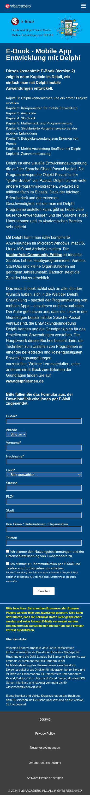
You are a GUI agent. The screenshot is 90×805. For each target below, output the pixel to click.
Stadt (10, 510)
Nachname (15, 456)
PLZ (9, 496)
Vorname (13, 442)
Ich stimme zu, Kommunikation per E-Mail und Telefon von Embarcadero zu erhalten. (43, 566)
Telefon (11, 538)
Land (10, 470)
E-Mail (11, 416)
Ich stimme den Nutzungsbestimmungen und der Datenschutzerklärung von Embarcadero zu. (45, 554)
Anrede (11, 430)
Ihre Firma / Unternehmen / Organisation (37, 524)
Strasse (12, 483)
